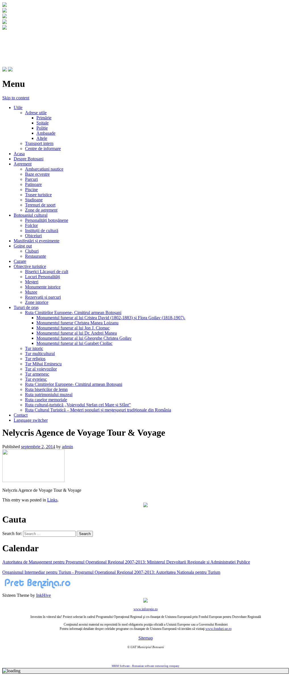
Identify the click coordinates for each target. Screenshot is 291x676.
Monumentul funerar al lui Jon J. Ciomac (73, 327)
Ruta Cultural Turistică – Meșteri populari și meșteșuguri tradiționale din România (98, 409)
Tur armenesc (37, 374)
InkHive (43, 595)
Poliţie (42, 128)
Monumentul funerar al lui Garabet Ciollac (74, 343)
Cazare (20, 261)
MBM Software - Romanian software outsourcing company (145, 665)
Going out (23, 245)
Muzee (31, 292)
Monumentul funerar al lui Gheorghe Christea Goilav (84, 338)
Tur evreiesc (36, 379)
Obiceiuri (33, 235)
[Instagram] (10, 69)
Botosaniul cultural (30, 215)
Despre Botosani (28, 158)
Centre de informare (43, 148)
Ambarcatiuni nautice (44, 169)
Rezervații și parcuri (43, 297)
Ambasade (45, 133)
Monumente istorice (43, 286)
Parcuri (31, 179)
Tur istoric (34, 348)
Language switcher (31, 420)
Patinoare (33, 184)
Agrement (23, 163)
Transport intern (39, 143)
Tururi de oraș (26, 307)
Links (52, 499)
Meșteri (31, 281)
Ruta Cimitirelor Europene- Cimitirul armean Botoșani (73, 384)
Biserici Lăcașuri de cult (46, 271)
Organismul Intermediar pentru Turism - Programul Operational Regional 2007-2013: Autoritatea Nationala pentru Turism (111, 572)
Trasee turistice (38, 194)
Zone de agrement (41, 210)
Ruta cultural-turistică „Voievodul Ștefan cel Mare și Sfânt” (78, 404)
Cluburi (32, 251)
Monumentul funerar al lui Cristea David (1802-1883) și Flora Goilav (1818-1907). (110, 317)
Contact (21, 415)
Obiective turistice (30, 266)
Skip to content (15, 97)
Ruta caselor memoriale (46, 399)
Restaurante (35, 256)
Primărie (43, 117)
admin (67, 446)
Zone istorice (36, 302)
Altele (41, 138)
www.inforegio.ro (146, 609)
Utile (18, 107)
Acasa (19, 153)
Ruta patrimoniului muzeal (48, 394)
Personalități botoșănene (46, 220)
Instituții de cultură (41, 230)
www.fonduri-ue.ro (218, 629)
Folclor (31, 225)
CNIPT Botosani (34, 42)
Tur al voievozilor (41, 368)
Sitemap (145, 638)
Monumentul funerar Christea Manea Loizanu (77, 322)
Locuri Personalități (42, 276)
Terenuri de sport (40, 204)
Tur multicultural (40, 353)
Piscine (31, 189)
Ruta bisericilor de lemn (46, 389)
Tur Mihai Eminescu (43, 363)
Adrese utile (36, 112)
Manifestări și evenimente (36, 240)
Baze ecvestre (37, 174)
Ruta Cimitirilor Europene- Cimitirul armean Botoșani (73, 312)
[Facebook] (4, 69)
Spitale (42, 122)
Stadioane (34, 199)
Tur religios (35, 358)
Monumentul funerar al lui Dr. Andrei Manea (76, 333)
